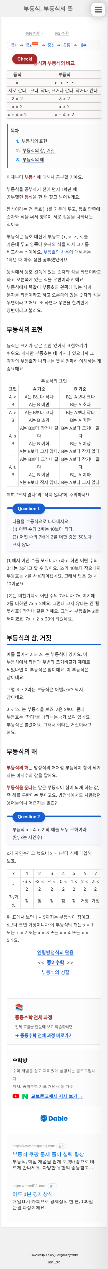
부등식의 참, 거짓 (38, 150)
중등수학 (32, 33)
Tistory (50, 1255)
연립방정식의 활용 (55, 952)
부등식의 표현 (34, 141)
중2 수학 (62, 33)
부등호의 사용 (56, 252)
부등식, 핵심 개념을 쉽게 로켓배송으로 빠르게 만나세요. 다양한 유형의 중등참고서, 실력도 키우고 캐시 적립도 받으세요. (53, 1165)
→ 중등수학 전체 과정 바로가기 (44, 1035)
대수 (83, 45)
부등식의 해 (33, 159)
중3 (51, 45)
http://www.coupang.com (33, 1146)
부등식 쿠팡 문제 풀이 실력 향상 (48, 1154)
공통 (66, 45)
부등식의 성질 (55, 972)
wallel (74, 1255)
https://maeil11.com (29, 1185)
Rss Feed (54, 1261)
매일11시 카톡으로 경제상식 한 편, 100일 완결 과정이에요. (52, 1204)
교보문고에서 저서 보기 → (57, 1096)
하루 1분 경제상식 (32, 1194)
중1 (14, 45)
